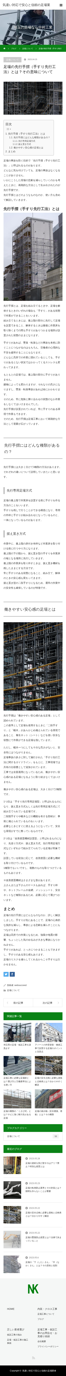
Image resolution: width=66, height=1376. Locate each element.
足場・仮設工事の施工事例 (17, 1341)
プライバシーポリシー (48, 1346)
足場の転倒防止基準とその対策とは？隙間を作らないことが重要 (43, 1189)
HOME (10, 1309)
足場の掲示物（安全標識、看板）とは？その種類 (48, 1113)
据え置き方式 (24, 144)
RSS (33, 1357)
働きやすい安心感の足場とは (28, 147)
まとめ (11, 151)
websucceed (20, 985)
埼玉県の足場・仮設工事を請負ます (17, 1046)
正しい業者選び (15, 1329)
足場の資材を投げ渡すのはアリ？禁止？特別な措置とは (42, 1165)
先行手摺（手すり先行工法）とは (26, 133)
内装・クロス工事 (47, 1309)
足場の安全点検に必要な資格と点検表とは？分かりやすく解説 (48, 1081)
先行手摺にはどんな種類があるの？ (32, 137)
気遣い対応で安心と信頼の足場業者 (39, 1371)
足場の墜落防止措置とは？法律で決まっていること (43, 1239)
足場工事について (45, 1314)
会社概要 (41, 1341)
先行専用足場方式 (26, 141)
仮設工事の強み (14, 1334)
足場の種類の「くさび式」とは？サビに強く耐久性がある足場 (17, 1114)
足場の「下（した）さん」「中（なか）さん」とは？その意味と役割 (42, 1264)
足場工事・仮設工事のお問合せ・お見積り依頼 (47, 1333)
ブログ (40, 1319)
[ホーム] (5, 46)
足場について (12, 59)
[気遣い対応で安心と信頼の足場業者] (33, 1291)
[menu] (61, 5)
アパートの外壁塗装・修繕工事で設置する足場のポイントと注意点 (48, 1048)
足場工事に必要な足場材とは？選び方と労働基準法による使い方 (17, 1081)
